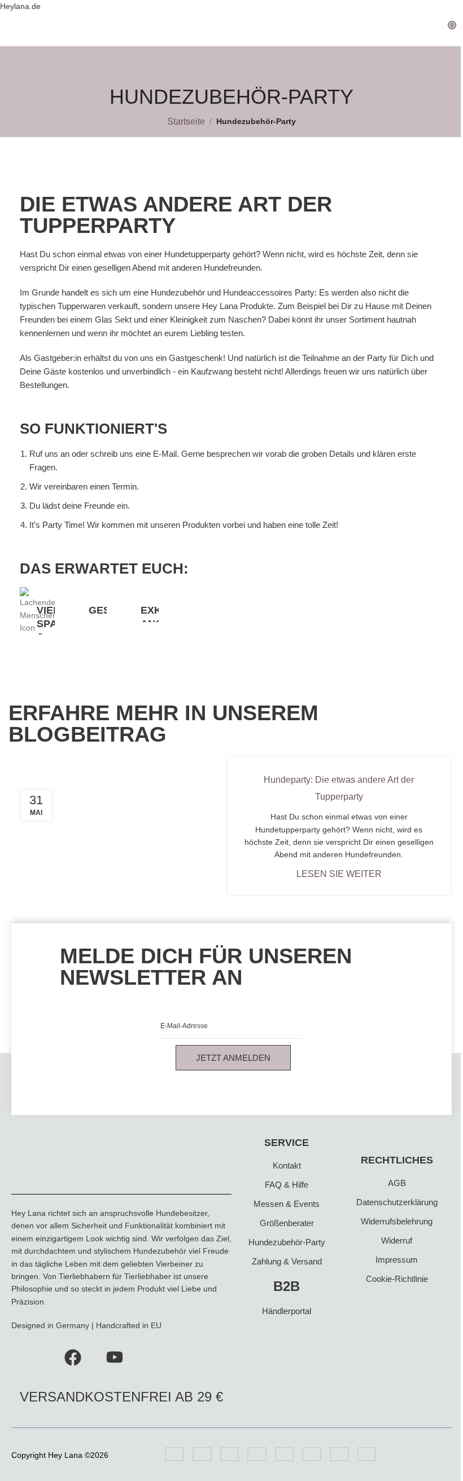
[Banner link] (37, 610)
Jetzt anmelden (233, 1058)
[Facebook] (73, 1355)
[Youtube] (115, 1355)
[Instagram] (31, 1355)
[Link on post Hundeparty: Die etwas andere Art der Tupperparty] (124, 826)
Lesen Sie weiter (339, 874)
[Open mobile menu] (13, 29)
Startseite (186, 121)
